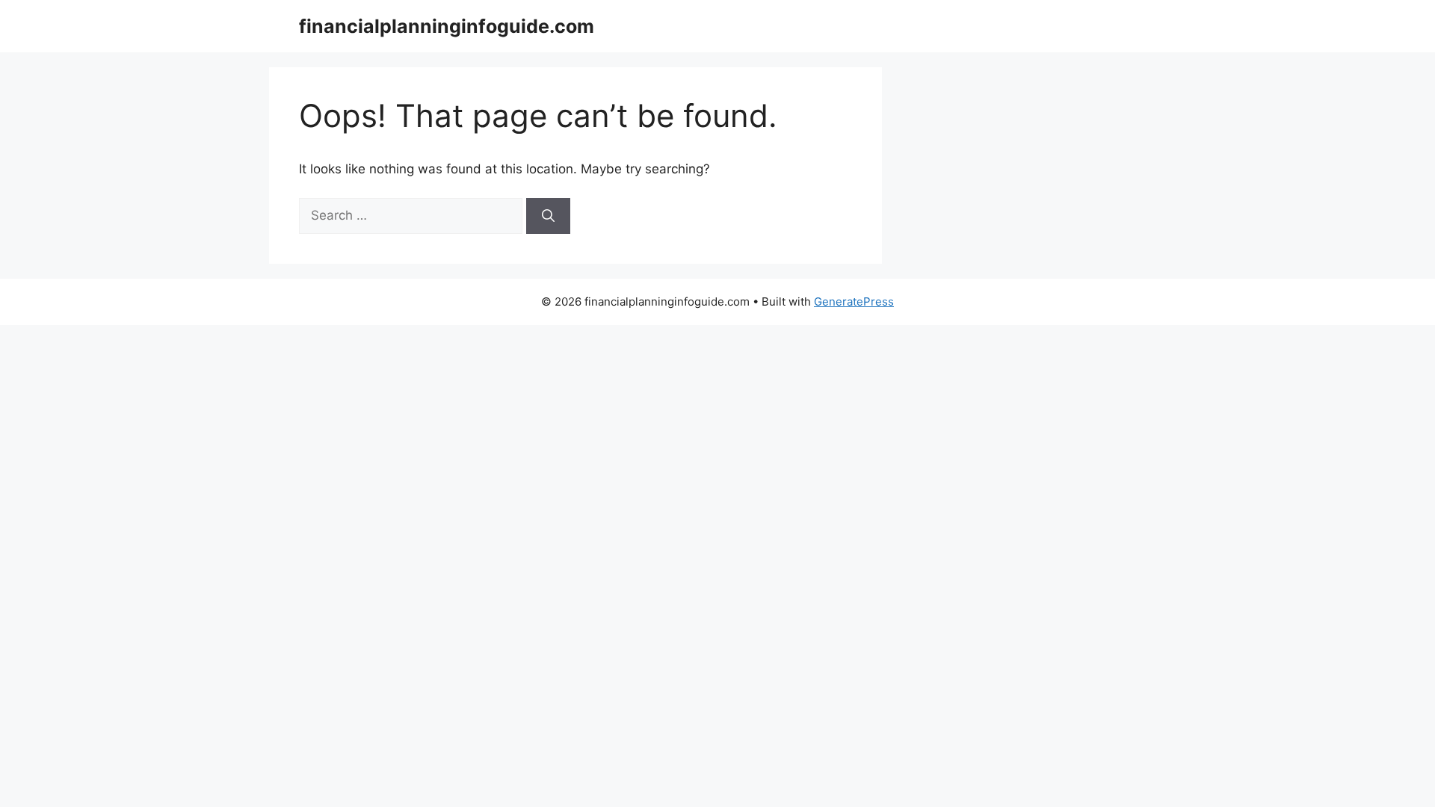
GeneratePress (854, 301)
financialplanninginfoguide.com (446, 26)
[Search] (548, 216)
